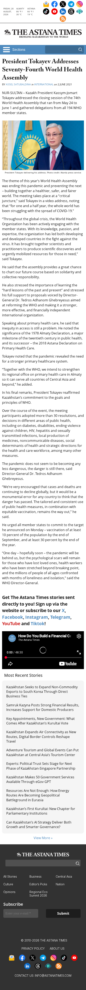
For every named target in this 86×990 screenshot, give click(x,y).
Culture (8, 884)
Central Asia (64, 876)
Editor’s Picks (38, 884)
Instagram (36, 617)
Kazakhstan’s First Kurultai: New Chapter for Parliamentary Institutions (40, 811)
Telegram (60, 617)
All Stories (10, 876)
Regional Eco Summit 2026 (38, 893)
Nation (60, 884)
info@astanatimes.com (53, 975)
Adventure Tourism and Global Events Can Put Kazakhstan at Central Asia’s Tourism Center (42, 752)
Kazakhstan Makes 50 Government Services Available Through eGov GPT (40, 779)
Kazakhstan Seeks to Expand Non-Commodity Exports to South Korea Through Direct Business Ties (42, 692)
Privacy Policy (33, 948)
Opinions (9, 892)
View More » (43, 838)
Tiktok (37, 623)
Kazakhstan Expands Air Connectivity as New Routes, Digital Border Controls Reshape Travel (41, 737)
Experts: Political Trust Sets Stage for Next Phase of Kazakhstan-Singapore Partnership (40, 765)
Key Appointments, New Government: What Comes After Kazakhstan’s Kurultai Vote (40, 720)
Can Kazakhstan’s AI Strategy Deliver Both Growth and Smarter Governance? (38, 824)
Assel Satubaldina (18, 84)
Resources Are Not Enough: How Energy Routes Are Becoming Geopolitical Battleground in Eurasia (37, 795)
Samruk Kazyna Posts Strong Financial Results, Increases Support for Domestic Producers (42, 707)
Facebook (12, 617)
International (43, 84)
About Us (57, 948)
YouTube (11, 623)
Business (35, 876)
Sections (18, 49)
